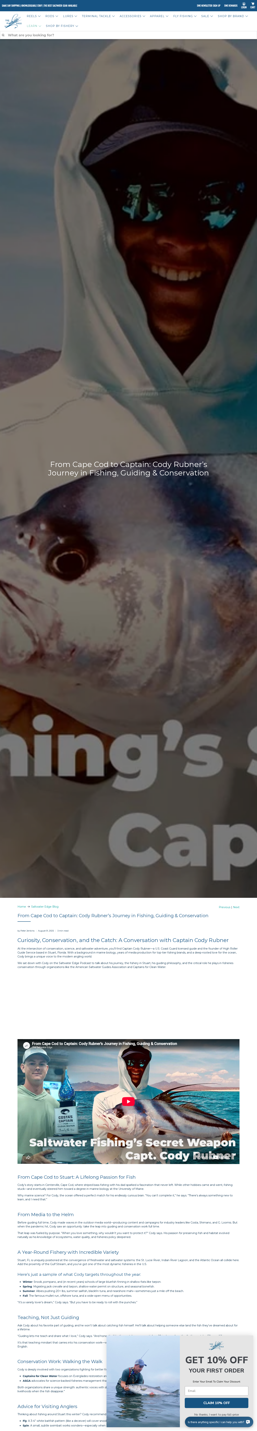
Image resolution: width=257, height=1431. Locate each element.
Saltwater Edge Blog (45, 906)
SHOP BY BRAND (231, 16)
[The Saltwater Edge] (13, 21)
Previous (224, 907)
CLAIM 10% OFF (216, 1403)
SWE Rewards (230, 5)
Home (21, 906)
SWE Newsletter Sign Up (208, 5)
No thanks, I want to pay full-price (216, 1415)
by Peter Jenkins (25, 930)
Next (236, 907)
